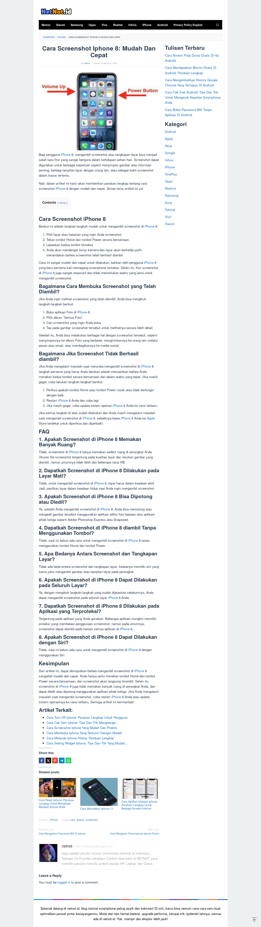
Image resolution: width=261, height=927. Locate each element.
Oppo (169, 181)
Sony (168, 202)
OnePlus (171, 173)
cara (72, 820)
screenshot (91, 820)
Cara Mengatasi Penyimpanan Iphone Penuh (134, 831)
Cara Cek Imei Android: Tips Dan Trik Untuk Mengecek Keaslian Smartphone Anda (192, 97)
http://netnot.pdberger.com (94, 846)
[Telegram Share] (62, 760)
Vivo (168, 216)
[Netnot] (56, 10)
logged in (64, 882)
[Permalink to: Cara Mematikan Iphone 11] (99, 792)
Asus (168, 145)
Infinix (169, 159)
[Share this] (42, 760)
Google (170, 152)
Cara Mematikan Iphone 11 (96, 808)
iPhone (66, 154)
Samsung (171, 195)
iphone (80, 820)
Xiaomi (170, 223)
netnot (67, 846)
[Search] (217, 25)
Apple (151, 418)
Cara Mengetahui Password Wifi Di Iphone (62, 831)
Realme (170, 188)
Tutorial (170, 209)
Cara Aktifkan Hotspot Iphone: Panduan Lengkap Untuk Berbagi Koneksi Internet (140, 805)
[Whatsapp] (68, 760)
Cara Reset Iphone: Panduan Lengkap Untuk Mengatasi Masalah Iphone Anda (56, 803)
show (62, 202)
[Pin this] (55, 760)
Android (170, 131)
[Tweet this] (48, 760)
